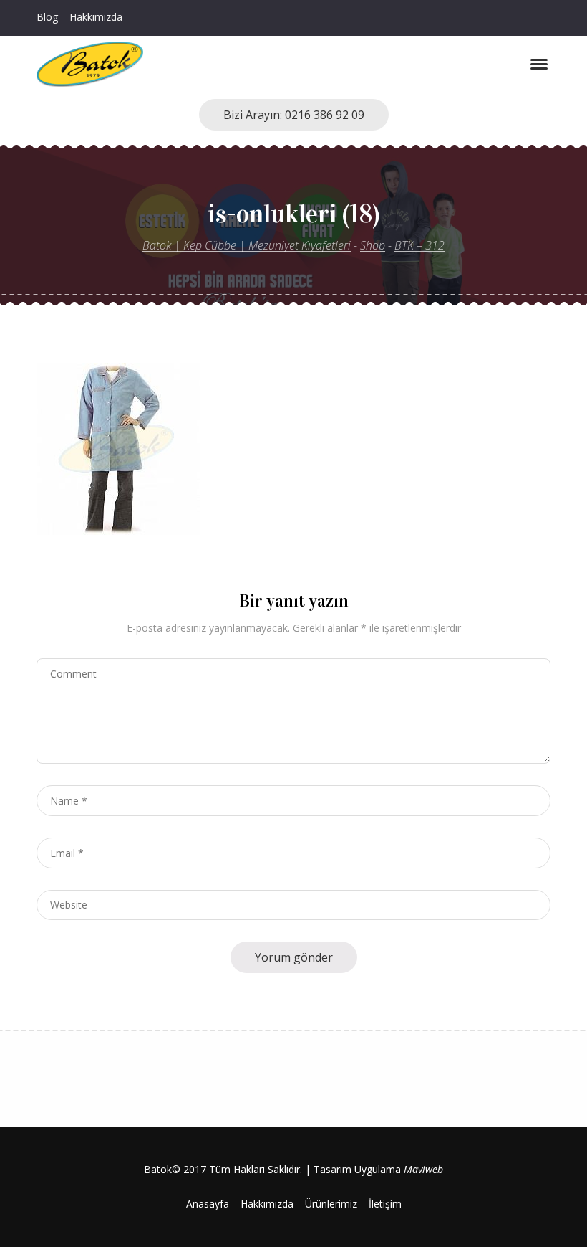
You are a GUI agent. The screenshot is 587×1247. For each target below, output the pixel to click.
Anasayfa (207, 1203)
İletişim (385, 1203)
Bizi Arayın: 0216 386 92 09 (293, 115)
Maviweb (423, 1169)
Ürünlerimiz (331, 1203)
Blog (47, 17)
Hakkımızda (95, 17)
